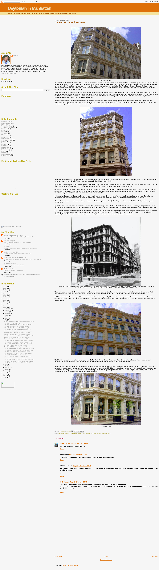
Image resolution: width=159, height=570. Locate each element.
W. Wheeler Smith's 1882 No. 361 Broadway (15, 345)
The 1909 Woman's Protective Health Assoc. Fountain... (19, 340)
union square (5, 152)
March (6, 366)
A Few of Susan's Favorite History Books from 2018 (17, 253)
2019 (5, 298)
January (7, 369)
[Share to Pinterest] (83, 431)
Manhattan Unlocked (10, 269)
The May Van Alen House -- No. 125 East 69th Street (18, 362)
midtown (3, 144)
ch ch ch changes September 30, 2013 (14, 265)
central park (4, 130)
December (7, 308)
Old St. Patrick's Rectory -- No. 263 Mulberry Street (17, 328)
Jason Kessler (65, 443)
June (6, 318)
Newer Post (58, 556)
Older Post (154, 556)
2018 (5, 300)
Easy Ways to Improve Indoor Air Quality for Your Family (18, 236)
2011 (5, 374)
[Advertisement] (71, 540)
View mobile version (106, 560)
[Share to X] (79, 431)
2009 (5, 377)
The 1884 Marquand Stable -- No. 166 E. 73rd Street (18, 331)
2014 (5, 307)
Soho (109, 433)
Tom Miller (16, 55)
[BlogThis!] (77, 431)
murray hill (4, 145)
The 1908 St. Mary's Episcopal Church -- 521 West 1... (18, 324)
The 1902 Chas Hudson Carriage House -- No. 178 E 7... (19, 351)
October (7, 312)
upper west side (6, 155)
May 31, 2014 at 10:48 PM (82, 466)
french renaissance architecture (77, 433)
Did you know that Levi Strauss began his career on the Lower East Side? (23, 259)
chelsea (3, 131)
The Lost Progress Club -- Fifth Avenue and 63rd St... (18, 329)
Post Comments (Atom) (70, 565)
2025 (5, 288)
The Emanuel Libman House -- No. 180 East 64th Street (19, 359)
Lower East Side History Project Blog (15, 257)
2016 (5, 303)
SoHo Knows (64, 482)
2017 (5, 302)
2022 (5, 293)
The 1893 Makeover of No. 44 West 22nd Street (16, 326)
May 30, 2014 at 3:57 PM (78, 454)
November (7, 310)
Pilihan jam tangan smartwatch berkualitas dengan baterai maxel (20, 248)
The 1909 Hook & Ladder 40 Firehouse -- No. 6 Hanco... (19, 361)
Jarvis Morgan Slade (91, 433)
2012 (5, 372)
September (8, 313)
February (7, 367)
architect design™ (9, 240)
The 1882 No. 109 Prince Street (12, 323)
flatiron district (5, 137)
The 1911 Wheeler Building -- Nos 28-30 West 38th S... (18, 356)
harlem (3, 141)
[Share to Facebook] (81, 431)
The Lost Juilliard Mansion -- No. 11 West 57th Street (18, 358)
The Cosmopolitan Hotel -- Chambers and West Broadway (19, 335)
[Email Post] (72, 431)
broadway (4, 129)
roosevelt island (6, 148)
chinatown (4, 133)
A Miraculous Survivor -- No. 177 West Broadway (17, 337)
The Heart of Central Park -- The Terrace (15, 354)
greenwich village (6, 140)
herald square (5, 143)
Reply (62, 449)
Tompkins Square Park (8, 127)
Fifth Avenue (5, 121)
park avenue (5, 147)
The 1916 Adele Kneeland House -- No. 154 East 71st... (18, 350)
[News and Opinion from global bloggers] (7, 387)
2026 (5, 286)
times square (5, 150)
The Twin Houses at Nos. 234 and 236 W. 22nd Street (18, 353)
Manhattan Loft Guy (10, 263)
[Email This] (75, 431)
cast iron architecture (64, 433)
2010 (5, 376)
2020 (5, 296)
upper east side (5, 154)
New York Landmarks (102, 433)
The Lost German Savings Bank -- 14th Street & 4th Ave (19, 348)
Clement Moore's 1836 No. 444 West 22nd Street (17, 332)
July (6, 316)
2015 (5, 305)
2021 (5, 295)
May (6, 320)
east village (4, 136)
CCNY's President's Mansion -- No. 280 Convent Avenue (19, 321)
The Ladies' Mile (6, 126)
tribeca (3, 151)
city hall (3, 134)
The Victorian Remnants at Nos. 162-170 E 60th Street (18, 342)
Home (106, 556)
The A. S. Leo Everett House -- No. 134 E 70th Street (18, 343)
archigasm (7, 246)
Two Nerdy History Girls (11, 252)
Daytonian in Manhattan (29, 8)
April (6, 364)
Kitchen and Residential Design (13, 235)
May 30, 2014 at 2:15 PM (79, 443)
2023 (5, 291)
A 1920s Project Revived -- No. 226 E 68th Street (17, 334)
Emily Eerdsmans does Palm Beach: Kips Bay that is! (17, 242)
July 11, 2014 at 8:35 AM (79, 482)
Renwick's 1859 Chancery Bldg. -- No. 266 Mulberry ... (18, 346)
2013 (5, 371)
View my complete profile (8, 73)
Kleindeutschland (6, 123)
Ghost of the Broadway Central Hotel (13, 270)
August (7, 315)
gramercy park (5, 138)
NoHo (3, 124)
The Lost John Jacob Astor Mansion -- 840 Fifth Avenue (19, 339)
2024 (5, 290)
